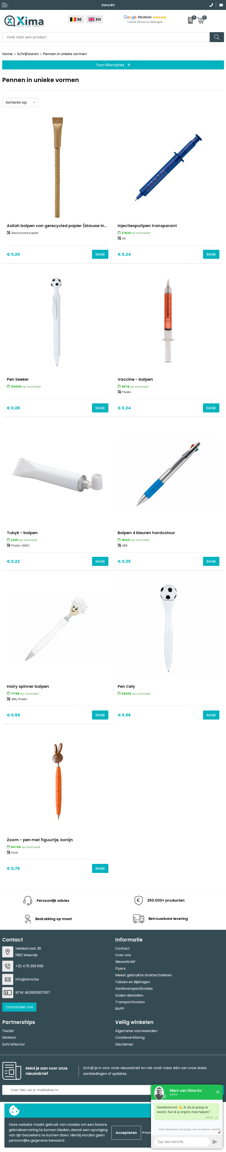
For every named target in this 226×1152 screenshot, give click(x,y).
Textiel (8, 1030)
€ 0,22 (13, 561)
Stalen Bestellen (129, 995)
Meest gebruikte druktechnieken (143, 975)
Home (7, 53)
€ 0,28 (13, 407)
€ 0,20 (13, 254)
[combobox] (106, 37)
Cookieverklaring (130, 1037)
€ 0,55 (13, 715)
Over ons (123, 955)
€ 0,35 (124, 561)
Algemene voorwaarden (136, 1030)
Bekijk (100, 254)
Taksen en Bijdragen (132, 981)
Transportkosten (130, 1002)
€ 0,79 (13, 868)
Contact (122, 948)
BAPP (119, 1008)
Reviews (145, 17)
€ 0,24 (124, 254)
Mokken (9, 1037)
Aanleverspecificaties (134, 988)
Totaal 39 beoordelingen (145, 22)
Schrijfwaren (28, 53)
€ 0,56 (124, 715)
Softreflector (13, 1044)
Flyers (120, 968)
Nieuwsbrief (125, 961)
